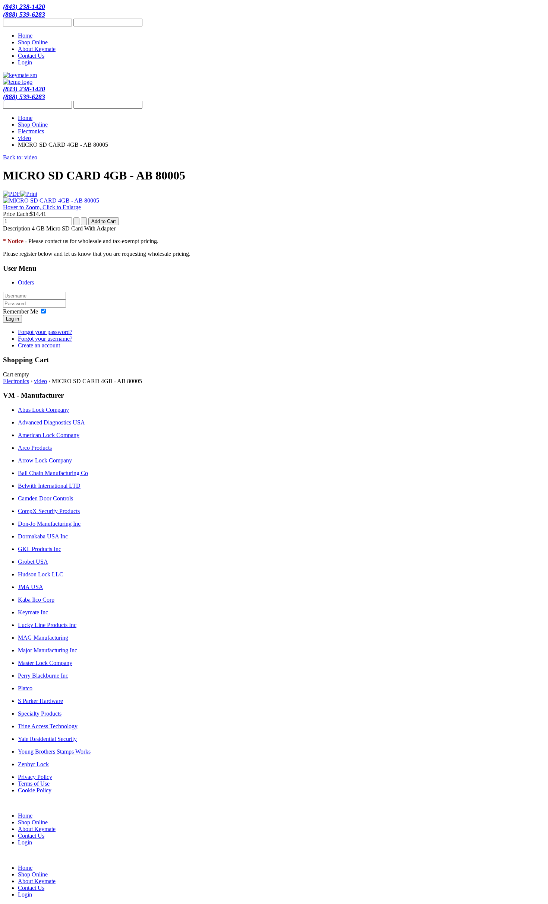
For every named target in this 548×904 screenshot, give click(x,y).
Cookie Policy (34, 790)
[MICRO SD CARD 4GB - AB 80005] (51, 200)
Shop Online (33, 42)
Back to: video (20, 157)
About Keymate (37, 49)
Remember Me (20, 311)
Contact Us (31, 55)
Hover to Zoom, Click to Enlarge (42, 207)
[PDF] (11, 194)
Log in (12, 319)
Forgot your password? (45, 332)
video (24, 138)
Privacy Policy (35, 777)
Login (25, 62)
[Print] (28, 194)
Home (25, 35)
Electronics (31, 131)
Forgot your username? (45, 338)
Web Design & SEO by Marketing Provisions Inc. (502, 804)
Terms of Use (34, 783)
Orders (26, 282)
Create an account (39, 345)
